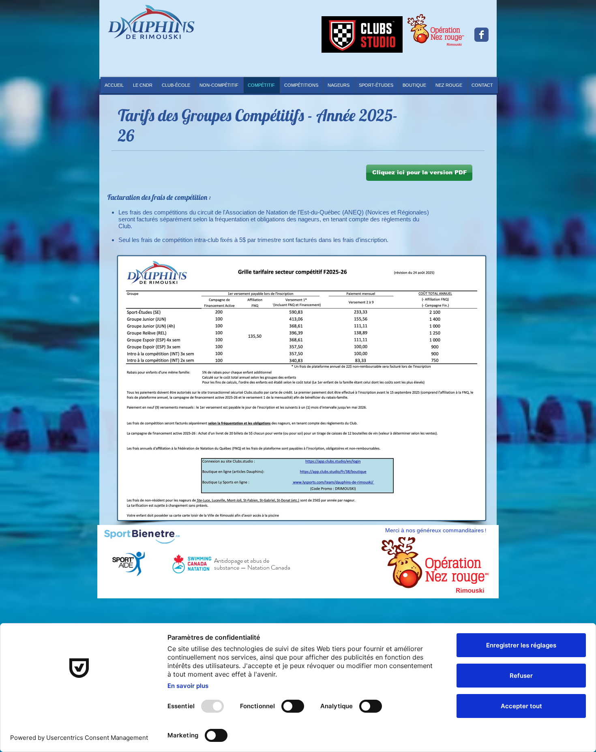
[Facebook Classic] (481, 35)
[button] (301, 85)
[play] (477, 583)
